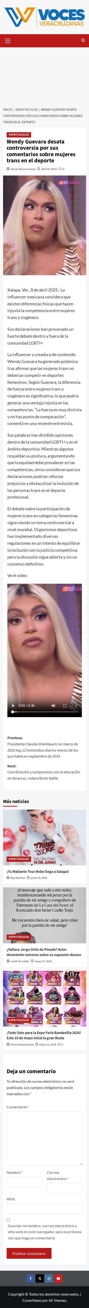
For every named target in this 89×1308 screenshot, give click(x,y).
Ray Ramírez (17, 878)
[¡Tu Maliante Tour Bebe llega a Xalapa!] (44, 837)
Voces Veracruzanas (23, 169)
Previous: (42, 747)
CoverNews (32, 1300)
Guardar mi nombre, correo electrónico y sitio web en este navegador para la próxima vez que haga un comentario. (44, 1231)
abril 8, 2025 (49, 169)
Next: (43, 772)
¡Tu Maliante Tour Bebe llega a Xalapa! (38, 871)
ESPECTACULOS (19, 135)
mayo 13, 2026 (47, 1045)
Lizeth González (19, 961)
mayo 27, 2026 (43, 961)
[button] (8, 40)
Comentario (18, 1107)
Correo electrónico (58, 1175)
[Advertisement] (44, 74)
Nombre (15, 1172)
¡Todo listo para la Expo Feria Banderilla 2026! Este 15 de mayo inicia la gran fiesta (44, 1035)
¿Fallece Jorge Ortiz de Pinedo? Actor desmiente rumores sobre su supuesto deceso (44, 952)
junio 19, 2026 (39, 878)
